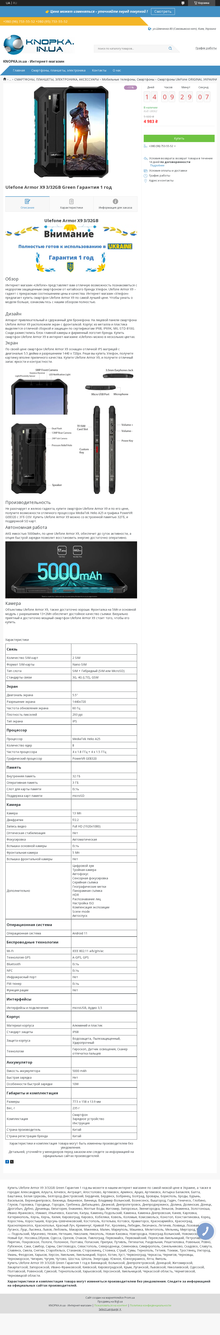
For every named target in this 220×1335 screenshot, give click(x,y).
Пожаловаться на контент (110, 1305)
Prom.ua (129, 1297)
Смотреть (162, 11)
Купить (179, 138)
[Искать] (170, 49)
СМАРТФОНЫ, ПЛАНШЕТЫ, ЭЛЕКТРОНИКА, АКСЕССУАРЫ (56, 79)
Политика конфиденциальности (150, 1305)
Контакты (99, 70)
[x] (12, 1162)
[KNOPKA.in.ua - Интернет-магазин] (39, 44)
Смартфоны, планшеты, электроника (58, 70)
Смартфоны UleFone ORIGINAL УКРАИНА (187, 79)
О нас (117, 70)
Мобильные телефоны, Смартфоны (128, 79)
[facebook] (7, 1162)
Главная (19, 70)
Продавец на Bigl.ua (110, 1301)
